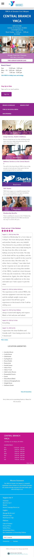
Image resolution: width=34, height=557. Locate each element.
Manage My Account (9, 513)
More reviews (4, 339)
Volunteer (6, 500)
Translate (15, 541)
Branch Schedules (9, 105)
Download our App (8, 517)
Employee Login (7, 515)
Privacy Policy (7, 525)
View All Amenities (26, 391)
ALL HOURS (17, 34)
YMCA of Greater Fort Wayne (17, 4)
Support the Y (8, 498)
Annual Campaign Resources (11, 507)
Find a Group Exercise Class (17, 60)
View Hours (30, 463)
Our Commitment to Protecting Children (14, 532)
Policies (5, 520)
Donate (5, 505)
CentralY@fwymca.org (17, 30)
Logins (5, 510)
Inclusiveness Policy (8, 530)
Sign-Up (6, 94)
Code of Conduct (7, 523)
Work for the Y (7, 503)
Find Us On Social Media (10, 109)
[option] (17, 49)
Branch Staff (24, 105)
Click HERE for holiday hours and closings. (12, 75)
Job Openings (7, 113)
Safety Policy (6, 528)
